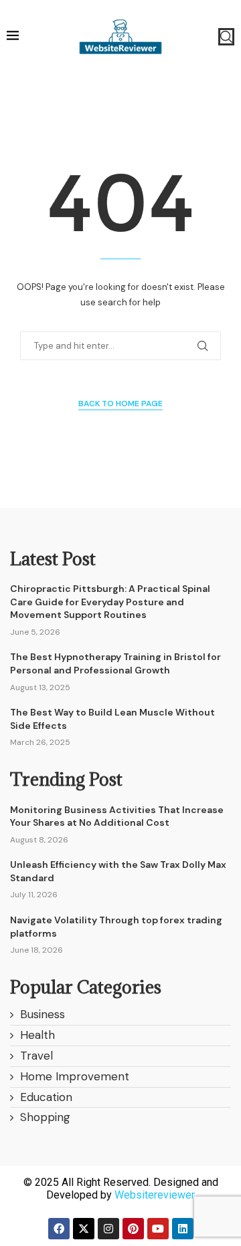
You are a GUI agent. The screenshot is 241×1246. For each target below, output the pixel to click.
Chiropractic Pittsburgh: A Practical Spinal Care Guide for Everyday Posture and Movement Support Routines (110, 602)
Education (46, 1097)
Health (37, 1035)
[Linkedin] (182, 1228)
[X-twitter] (83, 1228)
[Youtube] (158, 1228)
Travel (36, 1055)
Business (42, 1014)
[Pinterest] (133, 1228)
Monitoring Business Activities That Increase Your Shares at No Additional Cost (117, 816)
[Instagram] (108, 1228)
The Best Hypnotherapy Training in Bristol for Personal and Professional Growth (115, 663)
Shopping (45, 1117)
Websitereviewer (154, 1195)
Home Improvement (74, 1076)
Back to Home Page (120, 403)
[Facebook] (59, 1228)
